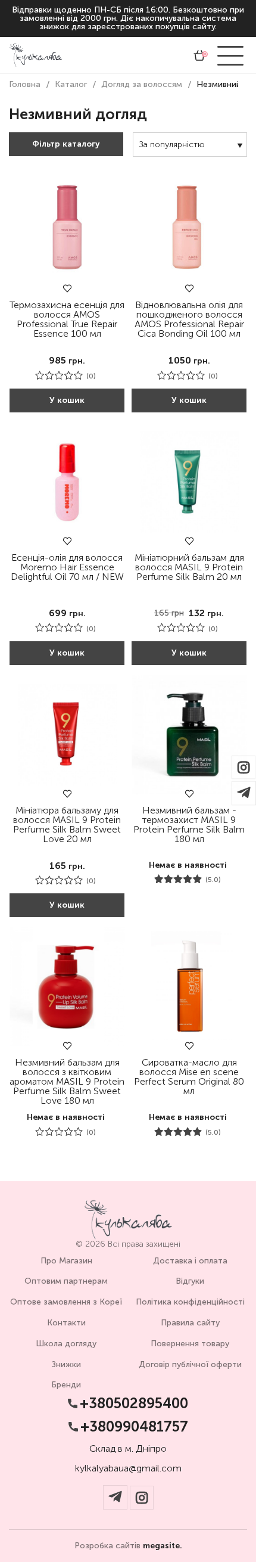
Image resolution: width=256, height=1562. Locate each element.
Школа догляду (66, 1344)
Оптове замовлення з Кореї (66, 1302)
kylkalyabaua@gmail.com (128, 1468)
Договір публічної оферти (190, 1364)
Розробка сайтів (128, 1546)
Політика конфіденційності (190, 1302)
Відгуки (190, 1281)
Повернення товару (190, 1344)
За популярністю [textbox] (172, 144)
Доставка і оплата (190, 1261)
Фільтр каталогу (66, 144)
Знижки (66, 1364)
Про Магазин (66, 1261)
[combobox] (190, 144)
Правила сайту (190, 1323)
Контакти (66, 1323)
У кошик (67, 400)
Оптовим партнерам (66, 1281)
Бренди (66, 1385)
